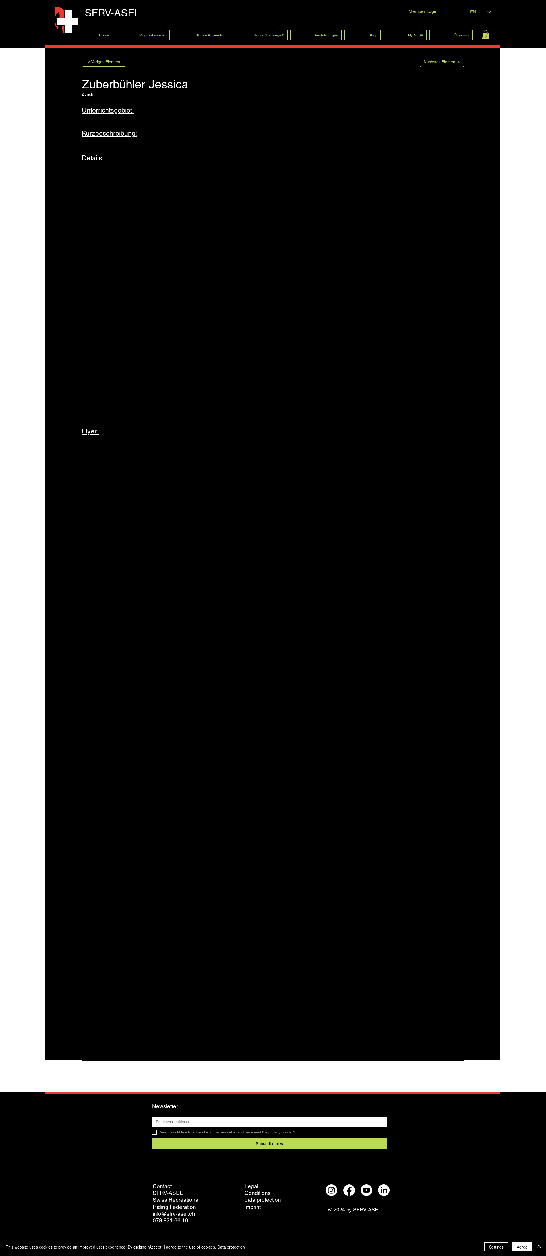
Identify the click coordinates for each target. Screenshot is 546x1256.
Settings (496, 1247)
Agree (522, 1247)
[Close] (539, 1246)
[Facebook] (349, 1190)
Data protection (231, 1247)
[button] (485, 34)
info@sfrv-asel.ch (174, 1214)
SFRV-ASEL (112, 13)
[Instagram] (331, 1190)
